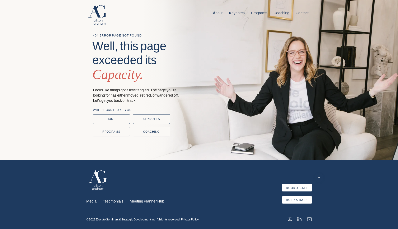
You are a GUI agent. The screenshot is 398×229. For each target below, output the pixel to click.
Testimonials (113, 201)
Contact (302, 12)
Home (111, 119)
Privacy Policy (190, 219)
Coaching (281, 12)
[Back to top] (319, 177)
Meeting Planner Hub (147, 201)
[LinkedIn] (299, 219)
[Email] (309, 219)
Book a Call (297, 188)
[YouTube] (289, 219)
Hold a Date (297, 199)
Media (91, 201)
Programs (259, 12)
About (218, 12)
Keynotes (237, 12)
